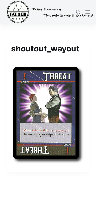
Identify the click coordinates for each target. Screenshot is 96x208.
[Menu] (87, 12)
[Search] (78, 12)
